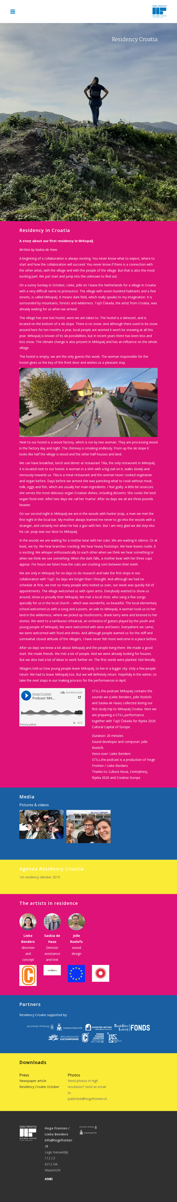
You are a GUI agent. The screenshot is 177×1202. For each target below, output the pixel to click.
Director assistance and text (52, 953)
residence (66, 903)
